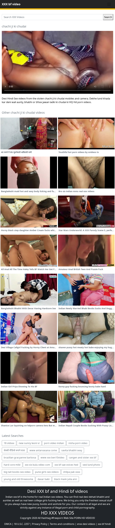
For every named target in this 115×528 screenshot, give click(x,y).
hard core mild (12, 464)
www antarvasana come (43, 450)
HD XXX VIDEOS (57, 513)
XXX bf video (11, 4)
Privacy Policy (39, 524)
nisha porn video (77, 443)
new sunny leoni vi (29, 443)
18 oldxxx (9, 443)
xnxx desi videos (86, 524)
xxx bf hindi (104, 524)
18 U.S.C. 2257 (21, 524)
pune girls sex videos (47, 472)
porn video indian (54, 443)
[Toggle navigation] (109, 4)
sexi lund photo (91, 464)
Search (108, 17)
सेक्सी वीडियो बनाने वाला (14, 450)
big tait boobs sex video (17, 472)
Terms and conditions (62, 524)
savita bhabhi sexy (71, 450)
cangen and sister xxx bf (82, 457)
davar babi (44, 479)
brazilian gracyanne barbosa (20, 457)
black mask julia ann (65, 479)
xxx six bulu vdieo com (37, 464)
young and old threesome (18, 479)
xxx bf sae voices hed (66, 464)
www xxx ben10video (52, 457)
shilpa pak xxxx (71, 472)
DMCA (7, 524)
